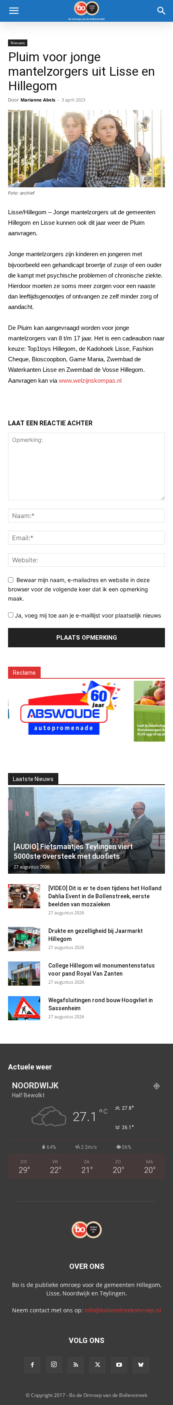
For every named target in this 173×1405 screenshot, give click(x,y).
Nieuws (17, 43)
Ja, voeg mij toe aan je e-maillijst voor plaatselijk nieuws (87, 615)
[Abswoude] (63, 706)
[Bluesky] (141, 1365)
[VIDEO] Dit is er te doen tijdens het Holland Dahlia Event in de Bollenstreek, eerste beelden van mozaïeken (105, 896)
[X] (97, 1365)
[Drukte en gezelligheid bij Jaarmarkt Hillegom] (24, 939)
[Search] (161, 11)
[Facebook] (32, 1365)
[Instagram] (54, 1365)
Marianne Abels (38, 100)
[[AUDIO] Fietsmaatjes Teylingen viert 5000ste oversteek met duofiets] (86, 830)
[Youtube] (119, 1365)
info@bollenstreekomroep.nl (122, 1310)
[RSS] (76, 1365)
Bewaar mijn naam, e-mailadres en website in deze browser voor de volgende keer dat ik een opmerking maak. (79, 588)
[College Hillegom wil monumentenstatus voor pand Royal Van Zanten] (24, 974)
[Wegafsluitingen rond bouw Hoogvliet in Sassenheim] (24, 1008)
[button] (14, 11)
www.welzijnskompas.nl (90, 380)
